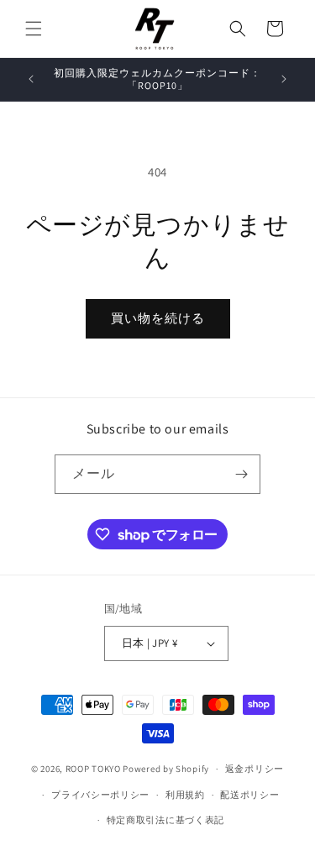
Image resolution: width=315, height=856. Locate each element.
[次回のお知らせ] (283, 78)
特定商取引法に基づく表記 (165, 820)
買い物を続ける (158, 318)
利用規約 (185, 795)
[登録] (241, 474)
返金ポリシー (254, 769)
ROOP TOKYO (93, 769)
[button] (33, 28)
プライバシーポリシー (100, 795)
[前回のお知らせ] (31, 78)
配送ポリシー (249, 795)
